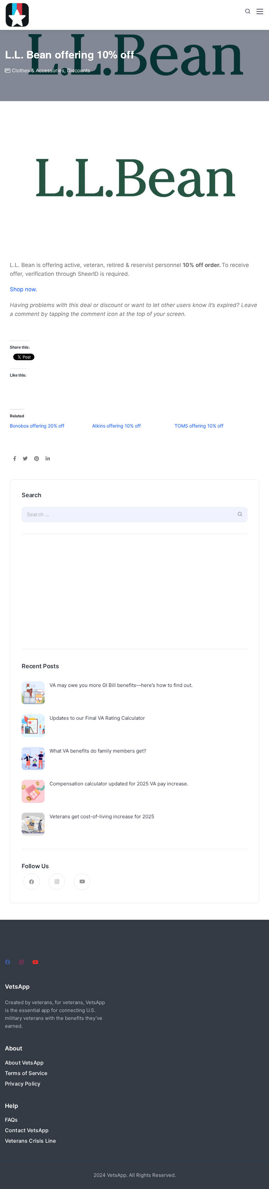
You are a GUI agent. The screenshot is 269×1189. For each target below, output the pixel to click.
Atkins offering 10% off (116, 426)
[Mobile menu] (260, 11)
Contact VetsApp (27, 1130)
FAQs (11, 1119)
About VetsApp (24, 1062)
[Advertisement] (134, 593)
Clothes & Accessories (38, 70)
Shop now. (23, 289)
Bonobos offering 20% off (37, 426)
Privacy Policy (22, 1083)
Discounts (78, 70)
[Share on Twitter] (25, 459)
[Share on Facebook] (14, 459)
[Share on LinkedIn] (48, 459)
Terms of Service (26, 1073)
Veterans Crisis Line (30, 1140)
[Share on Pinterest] (36, 459)
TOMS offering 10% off (199, 426)
